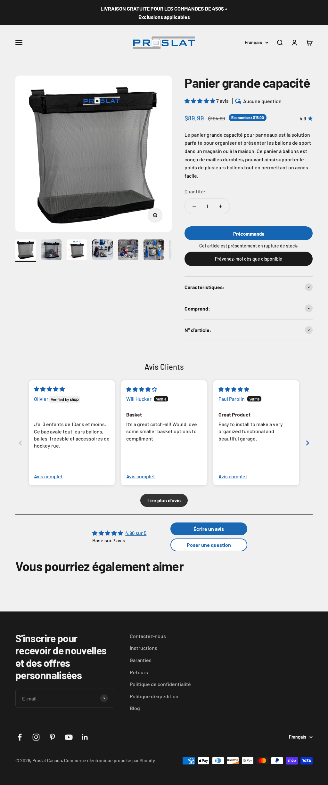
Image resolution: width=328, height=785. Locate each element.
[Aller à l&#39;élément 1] (25, 250)
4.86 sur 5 (135, 533)
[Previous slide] (20, 443)
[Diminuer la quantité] (194, 206)
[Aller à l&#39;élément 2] (51, 250)
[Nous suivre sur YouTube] (68, 737)
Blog (135, 708)
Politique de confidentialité (160, 684)
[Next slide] (307, 443)
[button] (200, 101)
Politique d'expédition (154, 696)
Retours (139, 672)
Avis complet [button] (48, 476)
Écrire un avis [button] (208, 529)
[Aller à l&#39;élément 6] (154, 250)
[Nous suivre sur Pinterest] (52, 737)
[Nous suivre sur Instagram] (36, 737)
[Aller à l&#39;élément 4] (102, 250)
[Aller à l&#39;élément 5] (128, 250)
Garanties (141, 660)
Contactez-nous (148, 636)
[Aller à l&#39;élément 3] (77, 250)
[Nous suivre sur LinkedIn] (85, 737)
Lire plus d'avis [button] (164, 500)
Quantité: (195, 191)
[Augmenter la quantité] (220, 206)
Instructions (143, 648)
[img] (49, 389)
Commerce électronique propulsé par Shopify (109, 760)
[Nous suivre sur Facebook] (19, 737)
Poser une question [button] (209, 545)
